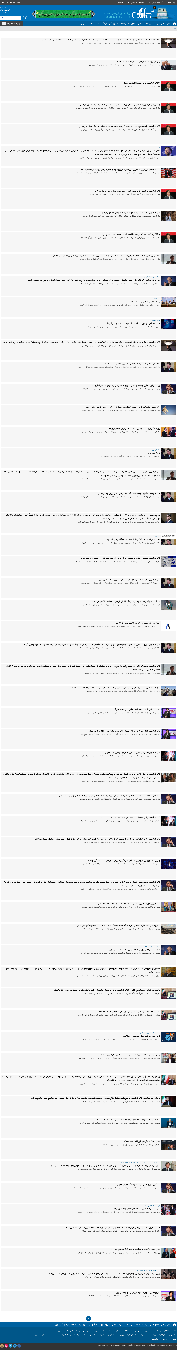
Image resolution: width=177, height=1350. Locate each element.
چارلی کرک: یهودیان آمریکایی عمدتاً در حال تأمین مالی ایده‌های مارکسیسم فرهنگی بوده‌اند (124, 860)
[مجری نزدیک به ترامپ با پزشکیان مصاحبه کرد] (168, 1145)
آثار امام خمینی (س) (155, 2)
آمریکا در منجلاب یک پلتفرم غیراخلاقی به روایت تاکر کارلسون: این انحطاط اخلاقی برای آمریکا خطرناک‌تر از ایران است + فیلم (109, 796)
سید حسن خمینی (88, 1331)
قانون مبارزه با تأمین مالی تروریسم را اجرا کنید (141, 1036)
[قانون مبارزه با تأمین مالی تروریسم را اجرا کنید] (168, 1037)
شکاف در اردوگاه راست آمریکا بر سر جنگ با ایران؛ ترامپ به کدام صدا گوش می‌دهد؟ (126, 601)
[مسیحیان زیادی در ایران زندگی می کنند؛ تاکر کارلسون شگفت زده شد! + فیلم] (168, 907)
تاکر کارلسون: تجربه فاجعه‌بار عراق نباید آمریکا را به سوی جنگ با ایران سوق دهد (127, 580)
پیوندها (120, 2)
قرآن (71, 1331)
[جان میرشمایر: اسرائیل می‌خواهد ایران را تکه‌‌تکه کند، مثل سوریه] (168, 950)
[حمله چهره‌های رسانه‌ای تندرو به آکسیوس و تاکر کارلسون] (168, 626)
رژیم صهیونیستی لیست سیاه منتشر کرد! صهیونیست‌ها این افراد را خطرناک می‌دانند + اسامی (122, 407)
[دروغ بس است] (168, 453)
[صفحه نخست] (175, 23)
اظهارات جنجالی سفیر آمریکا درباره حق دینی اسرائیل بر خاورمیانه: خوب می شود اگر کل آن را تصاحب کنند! (116, 688)
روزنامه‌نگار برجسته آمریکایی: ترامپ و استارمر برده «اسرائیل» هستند (132, 428)
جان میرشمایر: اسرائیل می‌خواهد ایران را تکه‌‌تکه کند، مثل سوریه (134, 949)
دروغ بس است (154, 453)
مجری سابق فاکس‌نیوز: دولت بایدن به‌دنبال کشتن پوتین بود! (135, 1249)
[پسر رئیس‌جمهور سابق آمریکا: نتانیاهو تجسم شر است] (168, 65)
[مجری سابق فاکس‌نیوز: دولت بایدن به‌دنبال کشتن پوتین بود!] (168, 1253)
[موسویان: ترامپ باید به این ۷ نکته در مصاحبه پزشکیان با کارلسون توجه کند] (168, 1058)
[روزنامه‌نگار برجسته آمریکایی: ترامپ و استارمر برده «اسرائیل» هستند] (168, 432)
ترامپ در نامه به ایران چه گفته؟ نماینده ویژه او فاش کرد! (137, 1209)
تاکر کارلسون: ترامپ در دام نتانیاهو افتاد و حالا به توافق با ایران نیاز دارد (131, 212)
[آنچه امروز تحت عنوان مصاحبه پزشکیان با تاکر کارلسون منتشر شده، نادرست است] (168, 1123)
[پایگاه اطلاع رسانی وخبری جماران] (129, 13)
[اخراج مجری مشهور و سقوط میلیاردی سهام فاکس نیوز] (168, 1296)
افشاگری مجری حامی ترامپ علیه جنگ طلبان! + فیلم (138, 1184)
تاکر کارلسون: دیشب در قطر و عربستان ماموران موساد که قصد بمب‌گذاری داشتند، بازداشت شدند (120, 558)
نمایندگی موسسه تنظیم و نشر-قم (106, 1335)
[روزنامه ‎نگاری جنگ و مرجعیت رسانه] (168, 302)
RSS (174, 1339)
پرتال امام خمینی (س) (159, 1335)
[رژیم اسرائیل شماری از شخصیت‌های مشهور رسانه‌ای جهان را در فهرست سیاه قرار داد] (168, 389)
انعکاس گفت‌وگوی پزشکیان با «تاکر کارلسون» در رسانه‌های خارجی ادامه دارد (128, 1012)
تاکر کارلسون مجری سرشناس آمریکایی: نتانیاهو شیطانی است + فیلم (132, 752)
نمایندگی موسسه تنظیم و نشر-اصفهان (84, 1335)
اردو (18, 2)
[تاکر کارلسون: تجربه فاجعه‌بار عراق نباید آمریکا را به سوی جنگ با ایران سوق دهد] (168, 583)
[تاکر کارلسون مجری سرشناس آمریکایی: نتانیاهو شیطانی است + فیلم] (168, 756)
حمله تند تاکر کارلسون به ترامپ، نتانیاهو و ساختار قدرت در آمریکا (133, 323)
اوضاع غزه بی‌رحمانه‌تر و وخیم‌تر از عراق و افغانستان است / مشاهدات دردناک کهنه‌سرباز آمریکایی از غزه (118, 925)
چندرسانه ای (170, 2)
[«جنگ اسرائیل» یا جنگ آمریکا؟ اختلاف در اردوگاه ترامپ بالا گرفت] (168, 540)
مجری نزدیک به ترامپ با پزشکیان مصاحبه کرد (141, 1141)
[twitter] (15, 1346)
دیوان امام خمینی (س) (141, 1331)
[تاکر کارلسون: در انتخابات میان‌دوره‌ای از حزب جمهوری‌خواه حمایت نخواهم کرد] (168, 194)
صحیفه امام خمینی (166, 1331)
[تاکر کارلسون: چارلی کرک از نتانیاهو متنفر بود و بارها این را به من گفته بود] (168, 821)
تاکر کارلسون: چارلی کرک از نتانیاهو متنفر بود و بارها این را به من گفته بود (130, 817)
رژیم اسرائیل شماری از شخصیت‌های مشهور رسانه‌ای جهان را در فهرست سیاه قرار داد (126, 385)
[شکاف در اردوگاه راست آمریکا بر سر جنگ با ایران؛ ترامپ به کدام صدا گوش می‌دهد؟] (168, 605)
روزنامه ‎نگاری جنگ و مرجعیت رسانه (145, 302)
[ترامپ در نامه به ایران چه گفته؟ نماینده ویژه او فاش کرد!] (168, 1209)
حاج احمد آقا (129, 1331)
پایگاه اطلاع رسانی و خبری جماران (145, 1345)
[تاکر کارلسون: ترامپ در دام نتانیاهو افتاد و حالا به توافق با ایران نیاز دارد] (168, 216)
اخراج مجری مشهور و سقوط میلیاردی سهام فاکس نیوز (138, 1292)
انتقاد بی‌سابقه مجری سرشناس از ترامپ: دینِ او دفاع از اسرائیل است (132, 364)
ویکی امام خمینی (40, 1335)
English (5, 2)
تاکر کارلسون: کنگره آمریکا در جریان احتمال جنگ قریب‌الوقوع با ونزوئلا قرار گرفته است (124, 731)
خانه (174, 28)
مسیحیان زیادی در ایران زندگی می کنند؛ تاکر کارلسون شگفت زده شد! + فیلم (129, 904)
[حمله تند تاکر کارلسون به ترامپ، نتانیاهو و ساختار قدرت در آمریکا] (168, 324)
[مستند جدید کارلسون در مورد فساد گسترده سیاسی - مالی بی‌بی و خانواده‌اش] (168, 497)
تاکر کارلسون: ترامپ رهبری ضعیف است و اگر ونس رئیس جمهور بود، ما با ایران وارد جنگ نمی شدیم (119, 126)
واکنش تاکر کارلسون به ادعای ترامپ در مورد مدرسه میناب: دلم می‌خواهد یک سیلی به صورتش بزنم (120, 104)
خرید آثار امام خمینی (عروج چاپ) (126, 1335)
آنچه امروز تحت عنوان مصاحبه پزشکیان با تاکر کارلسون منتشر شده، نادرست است (127, 1120)
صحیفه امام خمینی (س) (135, 2)
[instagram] (2, 1346)
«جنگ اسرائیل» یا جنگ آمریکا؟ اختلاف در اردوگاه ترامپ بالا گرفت (133, 539)
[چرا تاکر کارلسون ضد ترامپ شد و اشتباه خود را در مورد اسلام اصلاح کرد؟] (168, 237)
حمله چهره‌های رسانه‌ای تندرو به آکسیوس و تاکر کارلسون (137, 623)
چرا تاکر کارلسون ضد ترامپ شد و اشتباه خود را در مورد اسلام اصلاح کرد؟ (131, 234)
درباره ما (165, 1339)
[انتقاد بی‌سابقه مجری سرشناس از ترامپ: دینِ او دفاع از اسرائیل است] (168, 367)
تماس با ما (154, 1339)
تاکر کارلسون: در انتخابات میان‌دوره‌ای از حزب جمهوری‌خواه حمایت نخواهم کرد (127, 191)
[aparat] (6, 1346)
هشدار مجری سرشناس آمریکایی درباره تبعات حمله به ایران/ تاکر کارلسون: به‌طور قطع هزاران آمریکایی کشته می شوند (113, 1227)
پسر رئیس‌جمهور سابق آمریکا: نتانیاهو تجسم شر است (138, 61)
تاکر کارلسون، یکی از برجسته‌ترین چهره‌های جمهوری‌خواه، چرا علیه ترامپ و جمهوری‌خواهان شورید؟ (120, 169)
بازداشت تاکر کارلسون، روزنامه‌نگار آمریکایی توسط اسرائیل (136, 709)
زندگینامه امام (154, 1331)
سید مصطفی (120, 1331)
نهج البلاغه (77, 1331)
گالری (96, 1331)
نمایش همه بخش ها (14, 23)
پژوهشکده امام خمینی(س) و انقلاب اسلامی (59, 1335)
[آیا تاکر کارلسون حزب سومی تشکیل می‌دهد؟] (168, 86)
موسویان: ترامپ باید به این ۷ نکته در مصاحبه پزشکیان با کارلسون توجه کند (129, 1055)
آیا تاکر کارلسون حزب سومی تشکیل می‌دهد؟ (142, 83)
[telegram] (10, 1346)
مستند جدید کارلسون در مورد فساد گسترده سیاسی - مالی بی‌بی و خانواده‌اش (129, 493)
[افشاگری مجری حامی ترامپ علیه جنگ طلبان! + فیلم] (168, 1188)
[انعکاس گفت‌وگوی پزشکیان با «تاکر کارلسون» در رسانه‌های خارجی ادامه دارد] (168, 1015)
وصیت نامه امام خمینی (107, 1331)
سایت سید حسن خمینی (145, 1335)
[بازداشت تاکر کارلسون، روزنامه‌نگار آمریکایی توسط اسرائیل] (168, 713)
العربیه (12, 2)
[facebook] (19, 1346)
